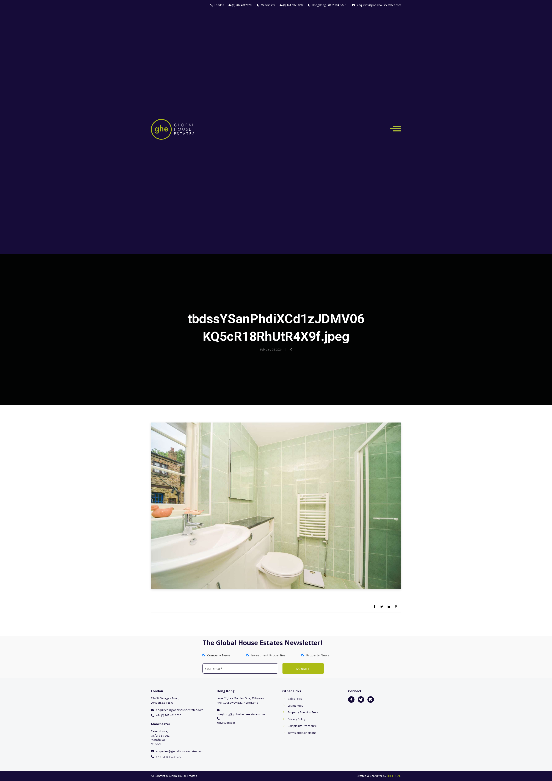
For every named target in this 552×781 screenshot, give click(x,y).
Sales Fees (295, 699)
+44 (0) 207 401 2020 (168, 715)
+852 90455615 (337, 5)
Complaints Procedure (302, 726)
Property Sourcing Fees (303, 712)
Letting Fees (295, 705)
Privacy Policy (296, 719)
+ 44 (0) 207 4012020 (238, 5)
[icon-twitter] (361, 699)
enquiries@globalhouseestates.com (379, 5)
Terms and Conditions (302, 733)
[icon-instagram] (370, 699)
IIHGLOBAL (393, 776)
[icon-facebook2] (351, 699)
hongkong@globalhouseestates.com (241, 714)
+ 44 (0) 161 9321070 (290, 5)
